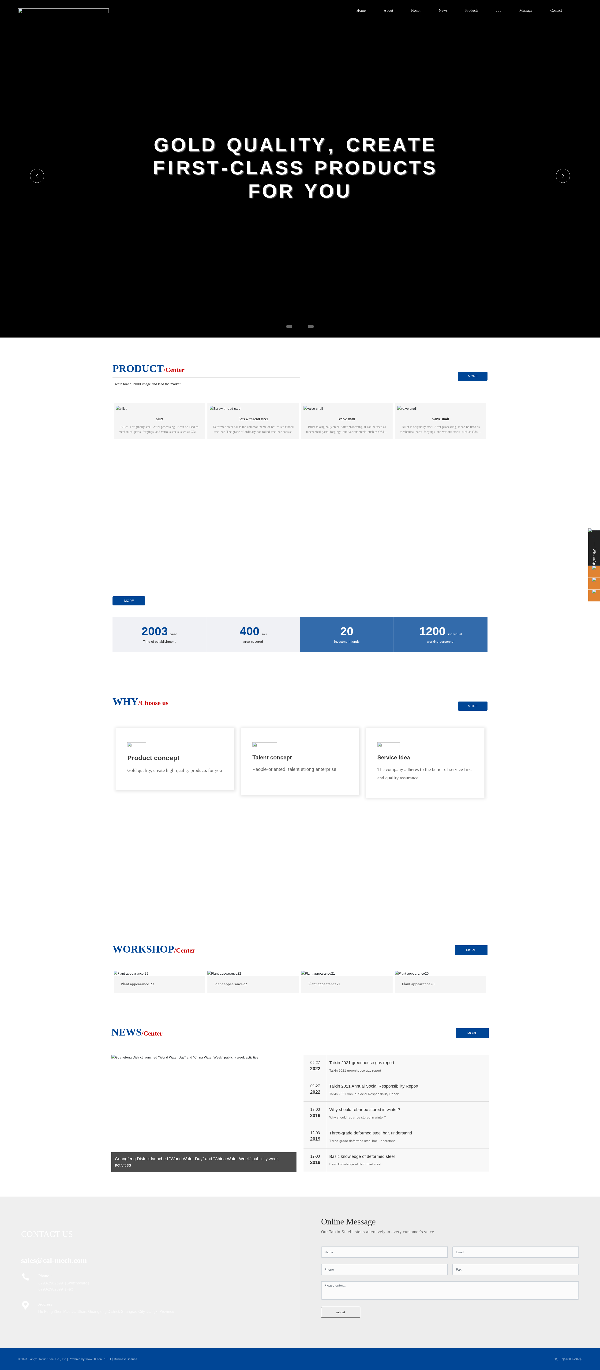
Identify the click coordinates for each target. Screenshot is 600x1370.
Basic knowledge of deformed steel (362, 1156)
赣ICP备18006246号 (568, 1359)
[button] (289, 326)
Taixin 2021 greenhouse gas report (361, 1062)
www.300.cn (94, 1359)
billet (159, 419)
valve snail (347, 419)
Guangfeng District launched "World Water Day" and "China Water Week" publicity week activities (197, 1161)
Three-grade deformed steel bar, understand (370, 1133)
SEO (107, 1359)
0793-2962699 (50, 1283)
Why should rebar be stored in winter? (364, 1109)
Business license (125, 1359)
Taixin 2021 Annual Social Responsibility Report (373, 1086)
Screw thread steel (253, 419)
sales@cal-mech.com (54, 1260)
